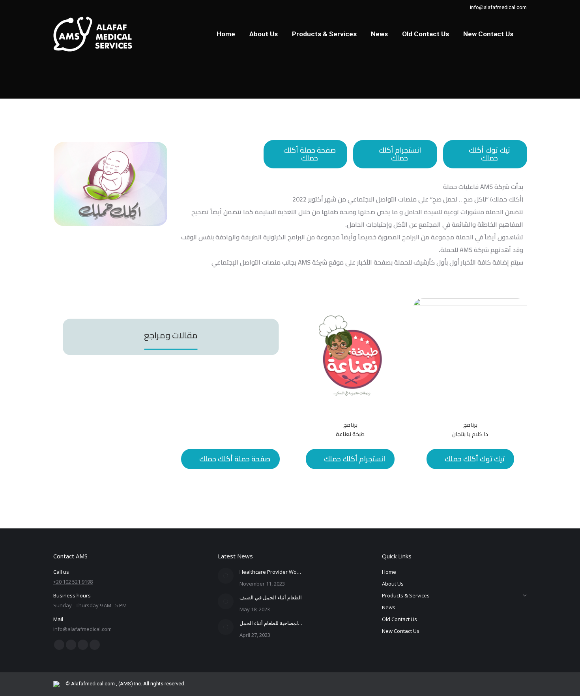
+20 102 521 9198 (73, 581)
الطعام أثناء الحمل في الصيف (270, 597)
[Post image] (226, 576)
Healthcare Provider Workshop (271, 571)
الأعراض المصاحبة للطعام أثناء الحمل (271, 623)
